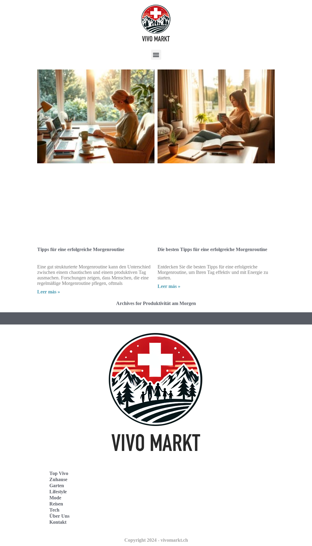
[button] (156, 55)
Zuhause (58, 479)
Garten (56, 485)
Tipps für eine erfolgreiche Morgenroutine (80, 249)
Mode (55, 497)
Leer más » (48, 291)
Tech (54, 509)
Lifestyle (58, 491)
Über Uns (59, 516)
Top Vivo (58, 473)
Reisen (56, 503)
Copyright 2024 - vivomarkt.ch (156, 540)
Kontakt (57, 522)
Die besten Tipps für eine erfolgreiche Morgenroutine (212, 249)
